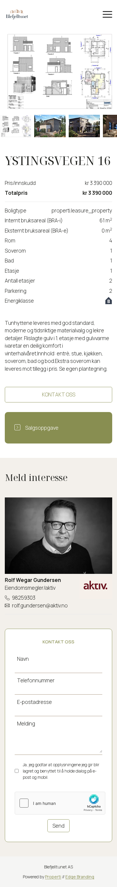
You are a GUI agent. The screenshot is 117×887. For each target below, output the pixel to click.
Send (58, 825)
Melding (26, 723)
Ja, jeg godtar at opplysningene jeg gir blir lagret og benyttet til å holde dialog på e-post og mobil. (61, 771)
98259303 (23, 597)
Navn (23, 658)
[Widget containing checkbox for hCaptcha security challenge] (60, 803)
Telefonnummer (36, 680)
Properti (53, 877)
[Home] (17, 13)
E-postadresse (34, 702)
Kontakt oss (58, 394)
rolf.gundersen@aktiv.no (40, 605)
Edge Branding (79, 877)
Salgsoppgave (41, 427)
